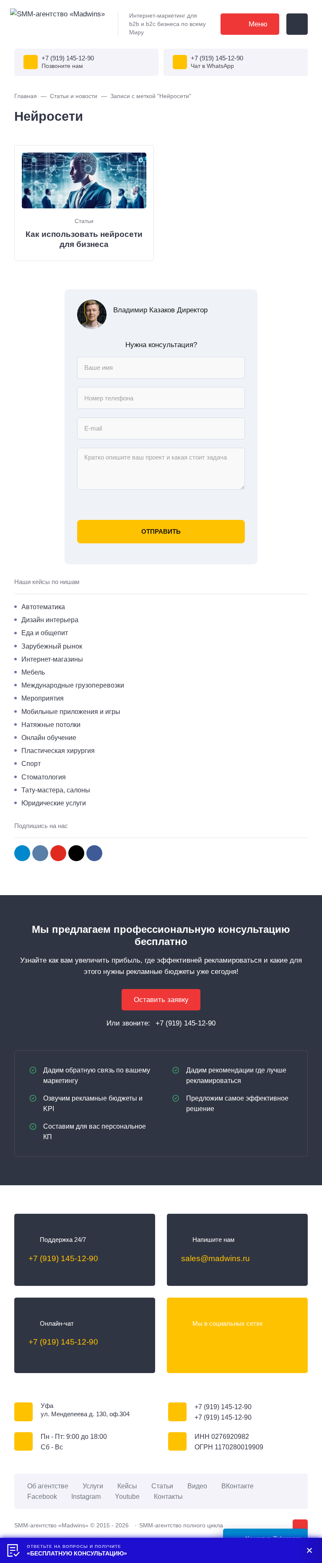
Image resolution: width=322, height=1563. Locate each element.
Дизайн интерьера (49, 619)
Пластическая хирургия (58, 750)
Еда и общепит (44, 632)
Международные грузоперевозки (72, 685)
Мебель (33, 672)
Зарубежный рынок (51, 646)
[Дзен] (254, 1342)
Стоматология (43, 777)
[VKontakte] (40, 853)
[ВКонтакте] (187, 1342)
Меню (258, 24)
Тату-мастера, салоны (55, 790)
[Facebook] (94, 853)
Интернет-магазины (52, 659)
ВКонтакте (237, 1486)
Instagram (86, 1496)
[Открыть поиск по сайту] (297, 24)
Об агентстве (47, 1486)
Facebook (42, 1496)
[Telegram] (22, 853)
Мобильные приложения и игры (70, 711)
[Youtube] (221, 1342)
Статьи (84, 221)
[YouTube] (58, 853)
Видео (197, 1486)
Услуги (93, 1486)
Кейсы (127, 1486)
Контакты (168, 1496)
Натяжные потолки (50, 724)
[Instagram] (76, 853)
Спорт (31, 763)
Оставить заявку (161, 1000)
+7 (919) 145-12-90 (68, 58)
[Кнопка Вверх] (300, 1526)
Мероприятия (42, 698)
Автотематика (43, 606)
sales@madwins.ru (215, 1258)
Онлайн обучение (48, 737)
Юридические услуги (53, 803)
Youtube (127, 1496)
